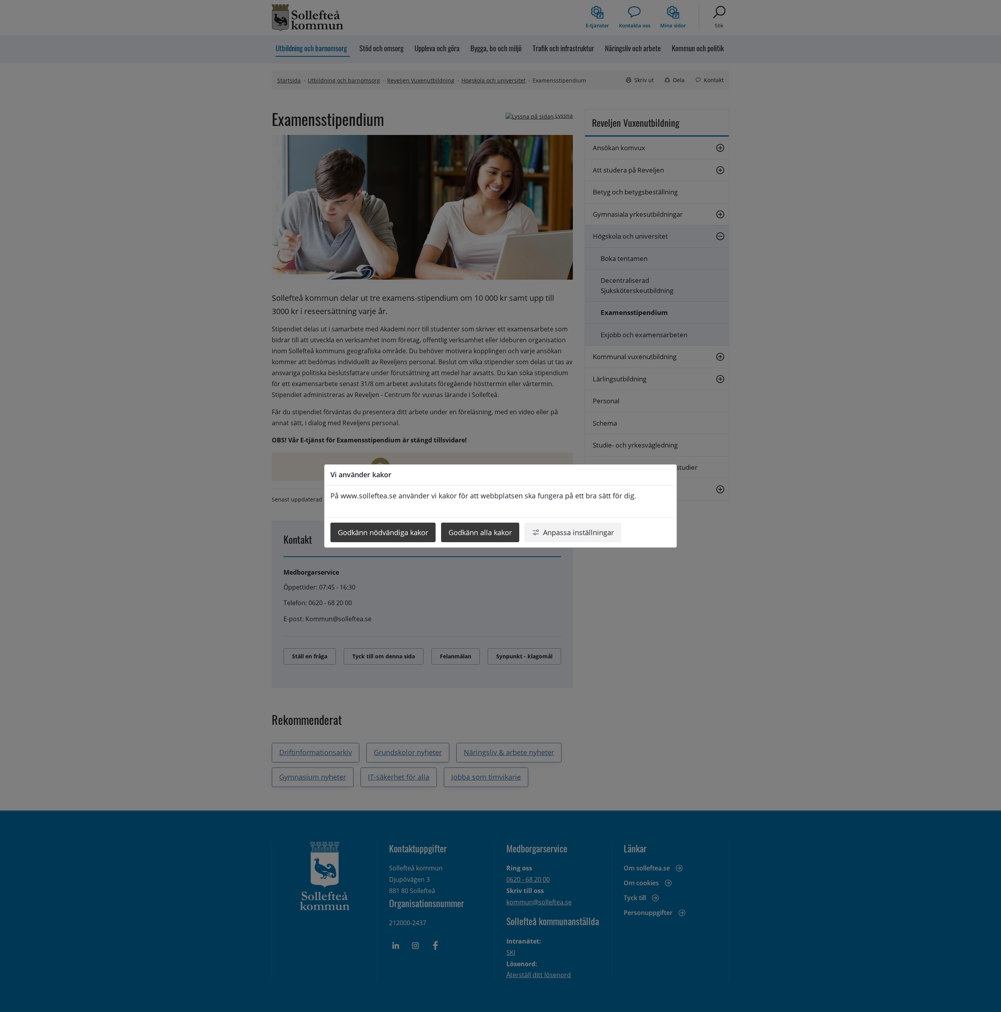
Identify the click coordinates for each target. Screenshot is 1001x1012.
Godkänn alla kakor (480, 532)
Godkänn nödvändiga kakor (383, 532)
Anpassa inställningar (578, 532)
